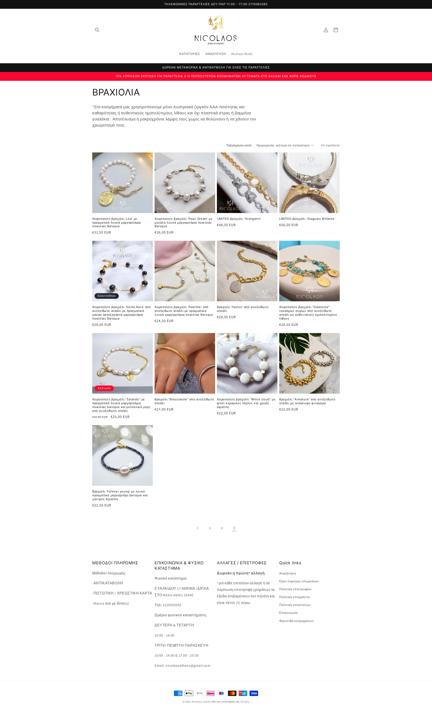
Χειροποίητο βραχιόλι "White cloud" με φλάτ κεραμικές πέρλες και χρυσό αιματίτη (246, 403)
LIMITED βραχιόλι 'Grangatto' (239, 218)
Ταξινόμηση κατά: (239, 145)
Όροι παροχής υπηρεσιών (299, 581)
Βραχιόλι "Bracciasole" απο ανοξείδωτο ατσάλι (184, 401)
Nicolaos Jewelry (202, 701)
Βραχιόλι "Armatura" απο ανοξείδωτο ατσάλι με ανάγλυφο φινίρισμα (307, 401)
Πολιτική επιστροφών (295, 589)
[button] (97, 30)
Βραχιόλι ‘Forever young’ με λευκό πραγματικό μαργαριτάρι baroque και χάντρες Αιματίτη (120, 495)
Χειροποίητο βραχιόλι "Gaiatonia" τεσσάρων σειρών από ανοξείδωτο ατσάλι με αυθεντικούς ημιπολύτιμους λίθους (308, 312)
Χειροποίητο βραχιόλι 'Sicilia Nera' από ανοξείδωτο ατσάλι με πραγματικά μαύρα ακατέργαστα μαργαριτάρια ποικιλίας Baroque (121, 312)
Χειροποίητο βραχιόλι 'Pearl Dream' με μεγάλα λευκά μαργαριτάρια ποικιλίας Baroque (183, 222)
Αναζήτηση (287, 573)
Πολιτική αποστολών (295, 605)
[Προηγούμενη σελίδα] (198, 528)
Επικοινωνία (288, 613)
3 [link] (234, 528)
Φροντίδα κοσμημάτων (296, 621)
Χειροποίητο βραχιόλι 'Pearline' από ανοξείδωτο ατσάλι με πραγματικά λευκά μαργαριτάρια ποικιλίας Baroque (184, 310)
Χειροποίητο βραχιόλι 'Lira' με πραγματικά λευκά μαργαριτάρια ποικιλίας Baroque (116, 222)
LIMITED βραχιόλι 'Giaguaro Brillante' (307, 218)
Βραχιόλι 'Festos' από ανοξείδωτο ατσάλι (242, 309)
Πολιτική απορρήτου (294, 597)
